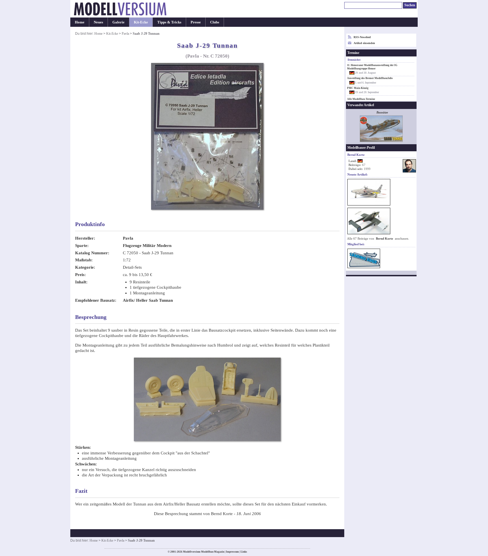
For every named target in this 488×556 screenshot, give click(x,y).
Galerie (118, 22)
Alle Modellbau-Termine (361, 99)
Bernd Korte (384, 238)
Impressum (232, 551)
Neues (98, 22)
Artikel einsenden (364, 43)
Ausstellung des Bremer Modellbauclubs (370, 78)
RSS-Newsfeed (362, 37)
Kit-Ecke (141, 22)
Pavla (125, 34)
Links (244, 551)
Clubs (214, 22)
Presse (196, 22)
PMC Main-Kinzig (358, 88)
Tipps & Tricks (169, 22)
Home (79, 22)
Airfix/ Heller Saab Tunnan (148, 300)
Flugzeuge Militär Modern (147, 245)
